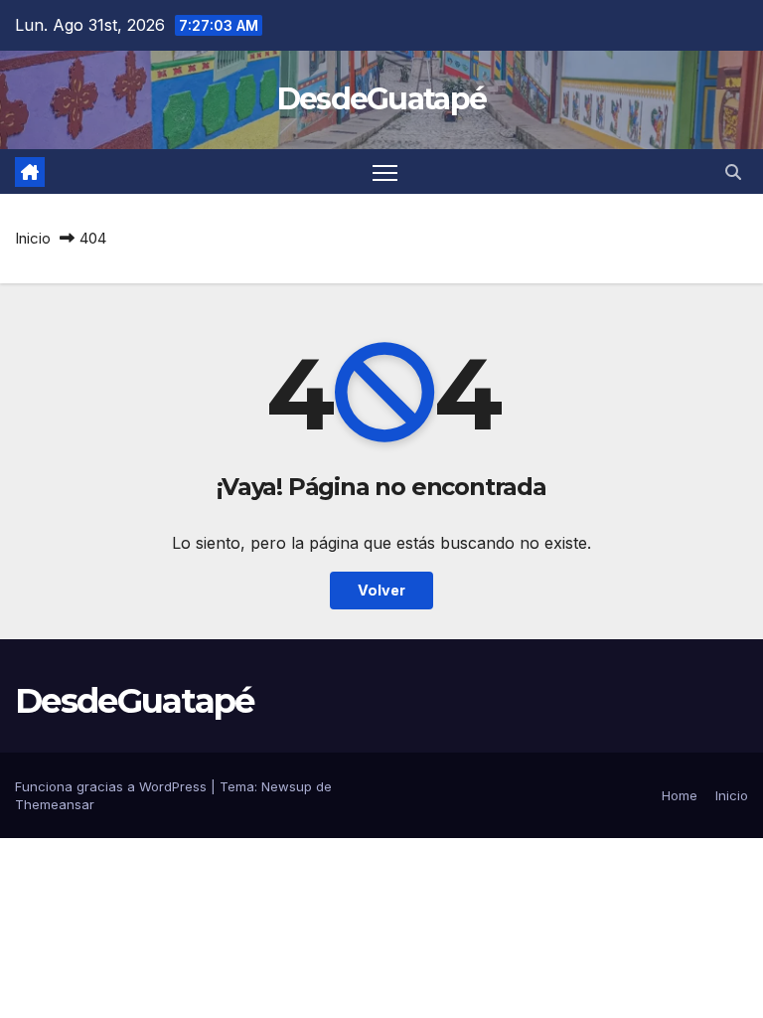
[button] (733, 172)
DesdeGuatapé (382, 99)
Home (679, 795)
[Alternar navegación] (385, 171)
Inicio (33, 238)
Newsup (286, 786)
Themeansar (54, 804)
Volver (381, 590)
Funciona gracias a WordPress (113, 786)
